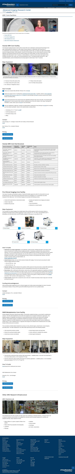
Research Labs (4, 447)
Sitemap (60, 453)
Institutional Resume (63, 457)
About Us (60, 439)
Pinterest (31, 464)
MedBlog (31, 444)
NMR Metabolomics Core (9, 38)
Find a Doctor (32, 442)
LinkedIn (31, 465)
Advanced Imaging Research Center (61, 7)
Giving (60, 447)
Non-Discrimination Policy (6, 460)
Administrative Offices (62, 441)
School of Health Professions (21, 449)
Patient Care (32, 439)
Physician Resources (33, 448)
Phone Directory (61, 452)
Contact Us (60, 444)
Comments (60, 443)
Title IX (60, 454)
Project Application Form (9, 258)
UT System (18, 463)
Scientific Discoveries (5, 449)
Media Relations (47, 442)
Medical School (18, 448)
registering (6, 101)
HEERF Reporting (5, 459)
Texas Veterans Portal (19, 460)
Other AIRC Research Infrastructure (11, 40)
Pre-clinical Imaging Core (9, 36)
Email (29, 90)
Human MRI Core (8, 35)
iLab (19, 110)
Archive (46, 441)
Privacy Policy (4, 464)
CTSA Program (4, 443)
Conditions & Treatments (34, 441)
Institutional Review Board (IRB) (29, 93)
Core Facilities (70, 7)
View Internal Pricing (7, 138)
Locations (32, 443)
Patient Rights (4, 463)
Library (17, 447)
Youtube (31, 463)
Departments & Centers (51, 7)
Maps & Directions (61, 449)
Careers (60, 442)
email (45, 105)
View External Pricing (7, 134)
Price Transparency (33, 449)
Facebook (32, 459)
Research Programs (5, 448)
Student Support (19, 452)
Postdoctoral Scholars (5, 444)
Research (4, 11)
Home (45, 7)
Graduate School (19, 444)
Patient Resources (33, 447)
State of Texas (18, 459)
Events (16, 11)
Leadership (60, 448)
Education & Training (20, 439)
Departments (18, 442)
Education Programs (19, 443)
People (13, 11)
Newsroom (46, 439)
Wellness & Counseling (20, 453)
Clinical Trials (4, 441)
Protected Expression (5, 465)
